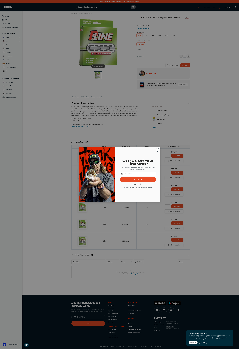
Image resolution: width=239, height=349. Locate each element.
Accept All (193, 342)
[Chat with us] (26, 345)
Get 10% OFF (138, 179)
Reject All (203, 342)
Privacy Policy (215, 339)
